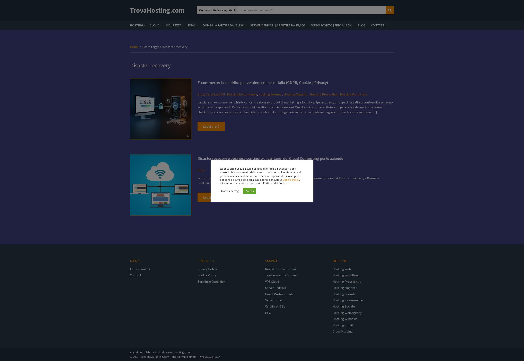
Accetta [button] (250, 191)
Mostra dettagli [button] (230, 191)
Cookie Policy (291, 180)
